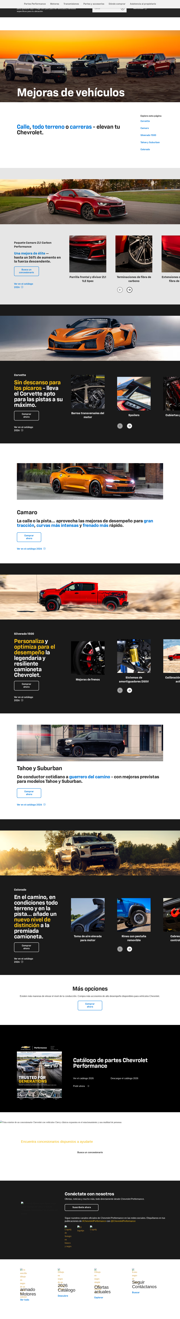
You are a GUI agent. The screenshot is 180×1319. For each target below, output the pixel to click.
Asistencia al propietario (143, 4)
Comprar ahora (26, 415)
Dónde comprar (117, 4)
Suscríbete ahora (81, 1207)
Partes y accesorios (93, 4)
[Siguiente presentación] (129, 289)
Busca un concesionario (26, 271)
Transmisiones (71, 4)
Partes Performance (35, 4)
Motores (54, 4)
